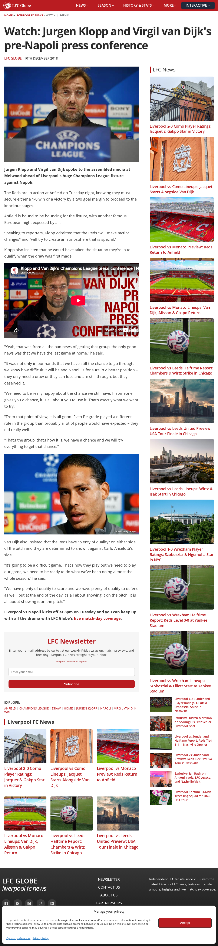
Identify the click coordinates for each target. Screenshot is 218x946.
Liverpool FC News (29, 15)
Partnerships (109, 902)
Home (8, 15)
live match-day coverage (97, 618)
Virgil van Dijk (125, 708)
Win (7, 712)
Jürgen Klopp (86, 708)
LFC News (164, 69)
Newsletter (109, 879)
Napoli (105, 708)
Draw (56, 708)
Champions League (34, 708)
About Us (109, 895)
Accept (185, 923)
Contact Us (109, 887)
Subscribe (71, 684)
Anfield (10, 708)
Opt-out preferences (18, 938)
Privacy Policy (41, 938)
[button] (82, 5)
